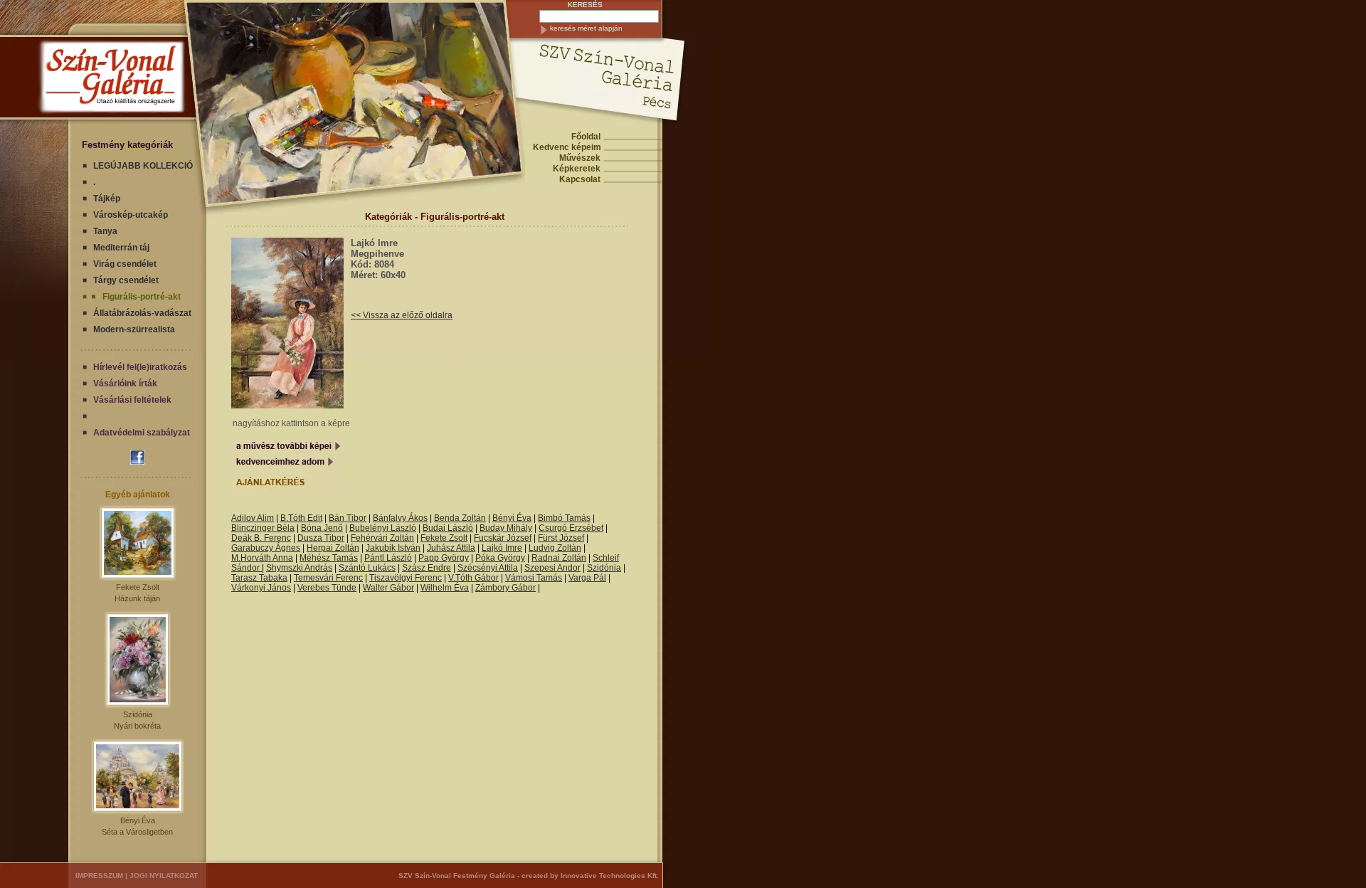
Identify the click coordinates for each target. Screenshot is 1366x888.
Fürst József (561, 538)
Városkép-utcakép (130, 215)
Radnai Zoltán (558, 558)
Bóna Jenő (322, 528)
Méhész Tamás (329, 558)
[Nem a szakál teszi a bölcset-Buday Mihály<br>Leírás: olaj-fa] (281, 508)
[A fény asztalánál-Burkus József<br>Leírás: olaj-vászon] (315, 508)
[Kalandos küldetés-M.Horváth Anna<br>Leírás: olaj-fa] (245, 508)
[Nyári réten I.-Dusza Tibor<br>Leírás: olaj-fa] (324, 508)
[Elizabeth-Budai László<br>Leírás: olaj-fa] (279, 508)
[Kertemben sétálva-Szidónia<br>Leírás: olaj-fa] (301, 508)
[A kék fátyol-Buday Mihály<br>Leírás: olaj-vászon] (239, 508)
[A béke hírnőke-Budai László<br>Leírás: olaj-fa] (247, 508)
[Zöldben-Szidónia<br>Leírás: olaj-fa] (264, 508)
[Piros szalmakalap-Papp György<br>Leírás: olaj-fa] (273, 508)
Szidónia (137, 714)
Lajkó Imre (502, 548)
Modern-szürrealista (134, 329)
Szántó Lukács (367, 568)
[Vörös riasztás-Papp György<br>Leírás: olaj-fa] (234, 508)
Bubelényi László (382, 528)
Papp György (443, 558)
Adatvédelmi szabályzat (141, 433)
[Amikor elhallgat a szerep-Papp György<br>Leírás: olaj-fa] (232, 508)
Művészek (579, 158)
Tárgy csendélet (126, 280)
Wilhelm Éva (444, 588)
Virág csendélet (125, 264)
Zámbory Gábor (505, 588)
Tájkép (106, 199)
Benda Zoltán (460, 518)
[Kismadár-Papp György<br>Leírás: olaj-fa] (243, 508)
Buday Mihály (506, 528)
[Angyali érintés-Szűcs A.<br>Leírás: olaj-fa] (283, 508)
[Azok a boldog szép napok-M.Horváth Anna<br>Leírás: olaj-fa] (286, 508)
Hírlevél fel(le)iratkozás (140, 367)
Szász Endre (426, 568)
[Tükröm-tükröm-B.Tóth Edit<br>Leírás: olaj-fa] (311, 508)
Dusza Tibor (320, 538)
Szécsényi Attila (487, 568)
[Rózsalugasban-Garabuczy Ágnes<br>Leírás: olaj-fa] (251, 508)
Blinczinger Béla (263, 528)
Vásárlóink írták (125, 383)
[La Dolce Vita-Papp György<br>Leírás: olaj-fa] (241, 508)
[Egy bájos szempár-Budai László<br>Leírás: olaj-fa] (262, 508)
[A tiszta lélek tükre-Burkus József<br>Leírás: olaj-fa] (292, 508)
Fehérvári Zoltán (382, 538)
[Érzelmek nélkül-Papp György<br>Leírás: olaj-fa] (256, 508)
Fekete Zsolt (137, 587)
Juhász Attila (451, 548)
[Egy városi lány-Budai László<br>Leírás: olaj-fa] (269, 508)
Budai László (448, 528)
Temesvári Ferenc (328, 578)
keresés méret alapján (586, 28)
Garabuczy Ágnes (265, 548)
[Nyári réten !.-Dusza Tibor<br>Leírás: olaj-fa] (288, 508)
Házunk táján (137, 598)
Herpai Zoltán (333, 548)
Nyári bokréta (137, 726)
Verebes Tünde (326, 588)
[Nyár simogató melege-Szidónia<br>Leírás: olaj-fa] (294, 508)
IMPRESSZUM (99, 875)
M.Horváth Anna (262, 558)
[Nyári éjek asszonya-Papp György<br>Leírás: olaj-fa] (249, 508)
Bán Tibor (347, 518)
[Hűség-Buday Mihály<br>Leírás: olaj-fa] (236, 508)
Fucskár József (502, 538)
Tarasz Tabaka (259, 578)
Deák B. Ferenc (261, 538)
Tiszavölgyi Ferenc (405, 578)
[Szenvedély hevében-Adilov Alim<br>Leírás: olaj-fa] (254, 508)
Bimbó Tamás (564, 518)
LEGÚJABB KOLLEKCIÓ (143, 166)
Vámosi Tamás (533, 578)
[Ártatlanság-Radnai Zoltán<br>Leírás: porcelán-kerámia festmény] (309, 508)
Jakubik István (393, 548)
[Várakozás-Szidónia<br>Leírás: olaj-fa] (296, 508)
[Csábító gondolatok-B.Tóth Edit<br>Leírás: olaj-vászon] (305, 508)
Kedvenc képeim (567, 147)
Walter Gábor (388, 588)
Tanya (105, 231)
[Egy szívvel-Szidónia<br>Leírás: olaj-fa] (277, 508)
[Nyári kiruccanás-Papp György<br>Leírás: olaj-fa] (258, 508)
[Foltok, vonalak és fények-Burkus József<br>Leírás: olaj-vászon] (318, 508)
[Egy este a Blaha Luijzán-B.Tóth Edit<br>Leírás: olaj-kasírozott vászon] (266, 508)
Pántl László (388, 558)
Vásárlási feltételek (132, 400)
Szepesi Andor (552, 568)
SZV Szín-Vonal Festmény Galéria (456, 875)
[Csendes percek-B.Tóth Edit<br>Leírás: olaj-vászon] (260, 508)
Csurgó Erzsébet (571, 528)
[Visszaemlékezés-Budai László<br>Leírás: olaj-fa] (271, 508)
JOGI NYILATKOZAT (163, 875)
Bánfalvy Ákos (400, 518)
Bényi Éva (137, 820)
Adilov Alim (252, 518)
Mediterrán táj (121, 248)
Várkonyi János (261, 588)
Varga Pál (587, 578)
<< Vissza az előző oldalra (401, 315)
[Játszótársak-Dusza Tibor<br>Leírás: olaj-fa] (290, 508)
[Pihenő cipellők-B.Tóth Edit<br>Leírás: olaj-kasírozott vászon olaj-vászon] (313, 508)
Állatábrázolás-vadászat (142, 313)
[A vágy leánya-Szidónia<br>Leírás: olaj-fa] (303, 508)
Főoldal (585, 137)
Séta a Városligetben (137, 832)
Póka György (500, 558)
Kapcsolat (579, 179)
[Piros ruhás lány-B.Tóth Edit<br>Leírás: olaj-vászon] (307, 508)
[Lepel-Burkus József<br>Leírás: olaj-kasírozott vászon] (322, 508)
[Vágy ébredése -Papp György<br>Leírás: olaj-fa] (275, 508)
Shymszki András (299, 568)
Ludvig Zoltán (555, 548)
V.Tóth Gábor (473, 578)
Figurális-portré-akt (141, 297)
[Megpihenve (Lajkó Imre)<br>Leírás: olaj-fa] (287, 406)
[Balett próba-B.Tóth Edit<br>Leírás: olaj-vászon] (320, 508)
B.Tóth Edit (301, 518)
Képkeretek (576, 169)
